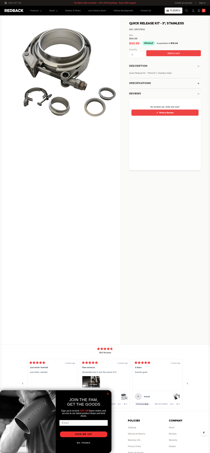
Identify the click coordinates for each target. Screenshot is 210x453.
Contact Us (146, 10)
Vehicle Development (123, 10)
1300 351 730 (14, 3)
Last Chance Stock (97, 10)
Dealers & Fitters (73, 10)
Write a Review (170, 113)
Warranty (173, 440)
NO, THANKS (83, 443)
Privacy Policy (134, 446)
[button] (86, 382)
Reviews (173, 433)
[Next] (187, 383)
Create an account (183, 3)
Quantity (133, 49)
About (52, 10)
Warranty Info (134, 440)
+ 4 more (93, 384)
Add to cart (173, 53)
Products (34, 10)
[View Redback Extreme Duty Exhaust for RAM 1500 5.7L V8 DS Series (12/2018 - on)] (124, 396)
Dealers (172, 446)
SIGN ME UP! (83, 434)
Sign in (202, 3)
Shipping (132, 427)
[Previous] (22, 383)
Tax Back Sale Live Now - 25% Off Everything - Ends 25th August (105, 3)
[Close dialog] (108, 394)
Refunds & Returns (136, 433)
